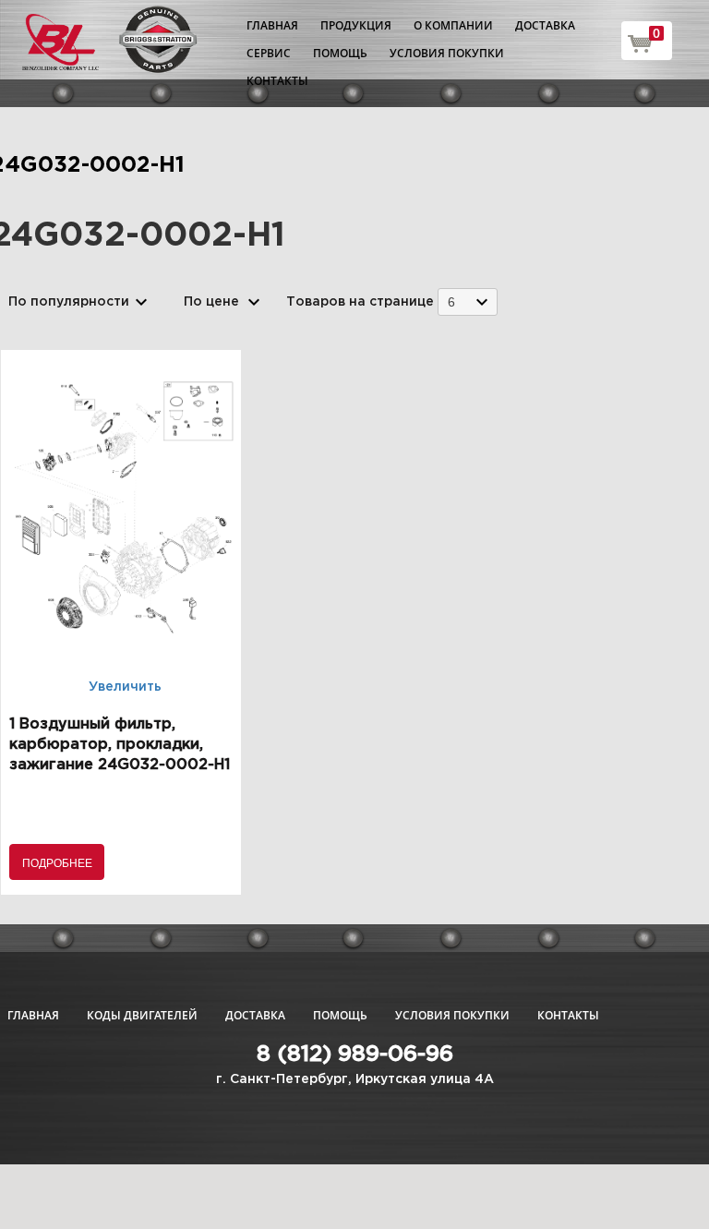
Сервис (268, 53)
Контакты (277, 81)
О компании (453, 25)
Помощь (340, 53)
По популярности (68, 301)
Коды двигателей (142, 1015)
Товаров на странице (360, 301)
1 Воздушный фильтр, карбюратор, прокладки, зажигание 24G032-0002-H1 (119, 744)
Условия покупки (447, 53)
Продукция (355, 25)
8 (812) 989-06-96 (355, 1054)
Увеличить (125, 687)
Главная (272, 25)
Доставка (545, 25)
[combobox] (468, 301)
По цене (211, 301)
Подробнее (57, 862)
